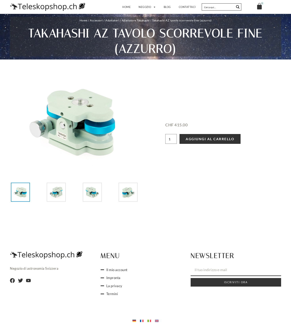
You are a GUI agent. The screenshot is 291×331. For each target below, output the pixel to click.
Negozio (145, 7)
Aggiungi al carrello (210, 139)
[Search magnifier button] (237, 7)
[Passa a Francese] (142, 320)
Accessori (96, 20)
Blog (167, 7)
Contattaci (187, 7)
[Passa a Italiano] (149, 320)
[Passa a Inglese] (157, 320)
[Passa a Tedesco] (134, 320)
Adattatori (112, 20)
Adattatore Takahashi (136, 20)
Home (126, 7)
